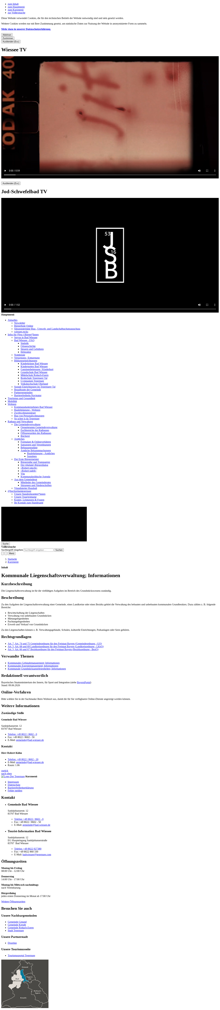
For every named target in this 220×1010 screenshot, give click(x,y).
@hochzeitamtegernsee (19, 491)
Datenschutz (14, 784)
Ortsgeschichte (28, 346)
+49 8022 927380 (27, 848)
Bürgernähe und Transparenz (35, 462)
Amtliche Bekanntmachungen (36, 450)
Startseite (12, 559)
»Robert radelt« (28, 470)
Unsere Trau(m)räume (25, 496)
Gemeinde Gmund (17, 921)
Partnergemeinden (23, 392)
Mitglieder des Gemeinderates (36, 482)
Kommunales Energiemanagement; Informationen (33, 665)
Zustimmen (8, 38)
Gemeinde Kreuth (17, 924)
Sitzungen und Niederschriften (36, 485)
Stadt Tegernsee (16, 930)
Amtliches (19, 439)
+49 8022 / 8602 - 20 (23, 759)
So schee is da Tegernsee (26, 418)
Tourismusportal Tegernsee (21, 955)
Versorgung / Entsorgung (27, 357)
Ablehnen (7, 35)
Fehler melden (15, 790)
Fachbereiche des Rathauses (35, 430)
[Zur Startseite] (44, 540)
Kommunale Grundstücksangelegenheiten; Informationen (37, 668)
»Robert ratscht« (29, 468)
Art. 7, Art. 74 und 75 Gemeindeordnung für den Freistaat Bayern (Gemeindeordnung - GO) (55, 643)
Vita (23, 473)
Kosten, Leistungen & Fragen (29, 499)
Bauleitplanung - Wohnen (27, 410)
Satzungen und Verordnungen (36, 444)
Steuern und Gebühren (32, 349)
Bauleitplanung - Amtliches (41, 453)
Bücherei (25, 436)
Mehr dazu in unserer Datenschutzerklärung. (26, 29)
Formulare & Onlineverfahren (36, 441)
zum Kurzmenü (16, 9)
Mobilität (12, 401)
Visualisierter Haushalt (25, 488)
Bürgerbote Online (23, 325)
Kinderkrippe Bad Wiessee (34, 363)
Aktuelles (12, 320)
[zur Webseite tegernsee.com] (13, 776)
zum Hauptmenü (16, 6)
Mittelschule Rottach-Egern (34, 375)
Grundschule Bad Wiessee (34, 372)
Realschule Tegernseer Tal (34, 378)
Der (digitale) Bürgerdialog (34, 465)
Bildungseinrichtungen (25, 360)
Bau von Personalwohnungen (29, 415)
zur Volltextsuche (16, 12)
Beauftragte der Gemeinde (27, 389)
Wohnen (12, 404)
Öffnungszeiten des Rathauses (36, 433)
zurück (4, 770)
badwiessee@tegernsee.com (37, 854)
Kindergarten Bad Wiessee (34, 366)
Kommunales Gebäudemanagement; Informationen (34, 663)
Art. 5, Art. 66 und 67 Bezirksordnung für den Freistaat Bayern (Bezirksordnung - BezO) (53, 649)
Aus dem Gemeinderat (25, 479)
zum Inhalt (13, 4)
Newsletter (19, 323)
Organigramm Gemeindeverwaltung (39, 427)
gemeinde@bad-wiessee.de (30, 740)
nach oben (6, 773)
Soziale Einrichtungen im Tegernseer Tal (34, 386)
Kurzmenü (13, 562)
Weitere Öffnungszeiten (13, 901)
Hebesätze (26, 352)
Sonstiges (32, 456)
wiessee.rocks (21, 331)
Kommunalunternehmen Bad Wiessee (33, 407)
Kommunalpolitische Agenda (35, 476)
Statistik (25, 343)
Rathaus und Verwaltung (20, 421)
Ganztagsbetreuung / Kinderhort (37, 369)
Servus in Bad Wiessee (25, 337)
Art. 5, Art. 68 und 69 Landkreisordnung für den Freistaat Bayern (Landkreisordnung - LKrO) (56, 646)
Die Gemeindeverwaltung (27, 424)
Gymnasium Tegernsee (32, 381)
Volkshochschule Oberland (34, 383)
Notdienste (19, 354)
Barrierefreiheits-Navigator (27, 395)
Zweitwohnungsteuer (25, 412)
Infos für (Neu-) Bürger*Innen (23, 334)
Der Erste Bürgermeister (26, 459)
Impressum (13, 782)
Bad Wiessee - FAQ (24, 340)
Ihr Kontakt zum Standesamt (28, 502)
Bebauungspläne (29, 447)
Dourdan (12, 943)
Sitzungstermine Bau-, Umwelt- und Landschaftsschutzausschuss (47, 328)
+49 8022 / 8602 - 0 (22, 734)
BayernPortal (83, 682)
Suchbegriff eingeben (12, 549)
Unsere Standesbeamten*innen (29, 494)
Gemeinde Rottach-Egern (21, 927)
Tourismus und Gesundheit (21, 398)
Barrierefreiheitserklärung (21, 787)
